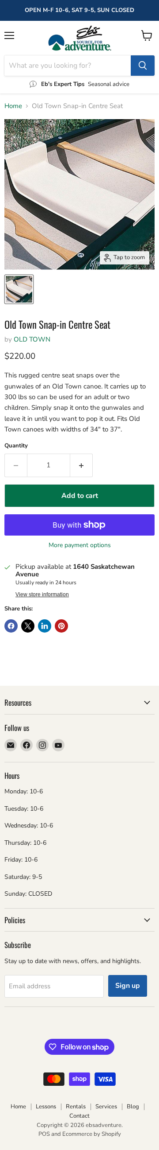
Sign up (127, 986)
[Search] (143, 65)
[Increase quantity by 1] (81, 465)
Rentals (76, 1107)
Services (106, 1107)
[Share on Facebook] (11, 626)
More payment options (80, 545)
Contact (79, 1116)
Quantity (16, 446)
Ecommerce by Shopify (91, 1134)
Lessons (46, 1107)
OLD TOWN (32, 339)
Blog (133, 1107)
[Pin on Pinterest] (61, 626)
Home (13, 106)
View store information (42, 594)
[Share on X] (27, 626)
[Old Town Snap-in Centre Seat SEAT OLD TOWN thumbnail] (19, 289)
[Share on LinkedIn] (44, 626)
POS (44, 1134)
